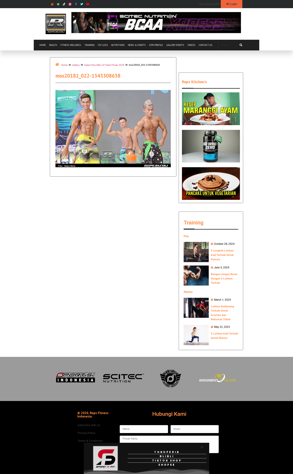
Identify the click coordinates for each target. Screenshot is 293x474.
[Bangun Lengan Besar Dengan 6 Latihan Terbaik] (196, 276)
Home (43, 45)
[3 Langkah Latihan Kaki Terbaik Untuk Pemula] (196, 252)
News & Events (137, 45)
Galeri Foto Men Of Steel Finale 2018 (104, 64)
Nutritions (118, 45)
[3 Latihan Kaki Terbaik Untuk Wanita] (196, 335)
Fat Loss (103, 45)
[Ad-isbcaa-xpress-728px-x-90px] (156, 32)
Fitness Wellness (71, 45)
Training (89, 45)
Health (53, 45)
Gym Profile (156, 45)
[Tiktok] (64, 4)
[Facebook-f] (75, 4)
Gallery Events (175, 45)
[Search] (241, 45)
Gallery (76, 64)
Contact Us (205, 45)
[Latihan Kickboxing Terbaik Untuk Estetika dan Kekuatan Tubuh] (196, 308)
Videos (191, 45)
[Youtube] (87, 4)
